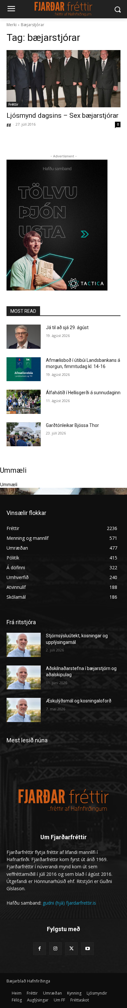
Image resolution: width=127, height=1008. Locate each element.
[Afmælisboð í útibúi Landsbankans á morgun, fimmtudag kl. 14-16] (24, 369)
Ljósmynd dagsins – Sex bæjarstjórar (63, 115)
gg (9, 124)
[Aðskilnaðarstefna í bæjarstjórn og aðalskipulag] (24, 677)
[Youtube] (87, 948)
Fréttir (13, 104)
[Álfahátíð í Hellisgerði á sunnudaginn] (24, 402)
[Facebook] (39, 948)
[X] (71, 948)
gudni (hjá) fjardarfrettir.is (69, 903)
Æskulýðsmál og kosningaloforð (78, 700)
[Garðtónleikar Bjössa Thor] (24, 434)
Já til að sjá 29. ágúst (67, 327)
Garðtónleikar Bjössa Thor (72, 425)
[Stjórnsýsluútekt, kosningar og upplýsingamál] (24, 645)
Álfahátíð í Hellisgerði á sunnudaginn (83, 392)
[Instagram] (55, 948)
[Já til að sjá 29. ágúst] (24, 337)
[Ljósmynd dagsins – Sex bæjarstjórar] (63, 78)
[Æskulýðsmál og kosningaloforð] (24, 710)
